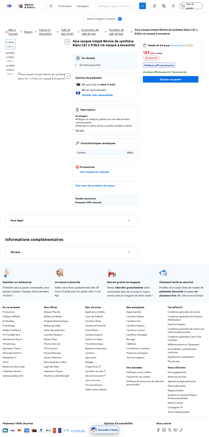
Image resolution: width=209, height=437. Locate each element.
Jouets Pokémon (52, 357)
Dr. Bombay (8, 320)
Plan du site (174, 361)
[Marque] (129, 252)
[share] (67, 41)
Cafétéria (131, 343)
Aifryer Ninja (50, 339)
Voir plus (79, 130)
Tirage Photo (92, 366)
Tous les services (93, 384)
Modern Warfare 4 (12, 330)
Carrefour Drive (93, 320)
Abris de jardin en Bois (55, 361)
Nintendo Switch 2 (12, 352)
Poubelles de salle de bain (116, 31)
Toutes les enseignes (137, 352)
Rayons (28, 31)
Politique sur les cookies (138, 372)
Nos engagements (177, 372)
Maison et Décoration (45, 31)
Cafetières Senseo (12, 371)
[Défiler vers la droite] (67, 76)
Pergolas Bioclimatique (56, 320)
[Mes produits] (164, 6)
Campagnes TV (175, 407)
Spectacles (90, 357)
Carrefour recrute (94, 371)
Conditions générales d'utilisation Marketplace (185, 318)
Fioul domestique (94, 343)
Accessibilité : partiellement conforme (182, 350)
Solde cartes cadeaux (96, 389)
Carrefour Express (135, 325)
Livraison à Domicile (95, 325)
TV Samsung (9, 343)
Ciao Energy (9, 325)
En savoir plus (78, 430)
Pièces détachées (177, 385)
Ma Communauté (94, 375)
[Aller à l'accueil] (9, 6)
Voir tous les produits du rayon (94, 185)
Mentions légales (176, 324)
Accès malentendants (179, 411)
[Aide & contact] (154, 6)
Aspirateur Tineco (12, 348)
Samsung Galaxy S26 (13, 375)
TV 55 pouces (51, 348)
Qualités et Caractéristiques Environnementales (182, 396)
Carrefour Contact (135, 330)
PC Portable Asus (11, 334)
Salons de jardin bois (54, 330)
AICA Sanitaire (178, 45)
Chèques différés (11, 316)
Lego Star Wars (51, 366)
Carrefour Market (135, 316)
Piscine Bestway (52, 352)
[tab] (10, 44)
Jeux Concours (92, 380)
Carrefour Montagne (136, 334)
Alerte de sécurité (177, 376)
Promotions (9, 311)
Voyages (89, 361)
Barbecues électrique (14, 366)
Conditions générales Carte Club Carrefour (184, 338)
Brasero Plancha (52, 311)
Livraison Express (94, 334)
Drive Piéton (91, 330)
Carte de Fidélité (94, 316)
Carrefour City (133, 320)
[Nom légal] (129, 220)
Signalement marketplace (181, 356)
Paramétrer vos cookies (138, 376)
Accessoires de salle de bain (90, 31)
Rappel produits (176, 390)
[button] (50, 6)
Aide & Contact (175, 402)
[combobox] (121, 6)
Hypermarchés (133, 311)
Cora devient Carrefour (138, 348)
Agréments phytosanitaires (182, 381)
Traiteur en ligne (93, 339)
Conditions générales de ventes (184, 311)
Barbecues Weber (53, 316)
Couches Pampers (53, 334)
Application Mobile (95, 311)
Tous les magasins (135, 357)
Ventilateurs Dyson (12, 339)
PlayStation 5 (9, 357)
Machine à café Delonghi (56, 375)
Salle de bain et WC (67, 31)
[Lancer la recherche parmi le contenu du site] (142, 6)
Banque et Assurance (96, 348)
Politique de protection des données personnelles (145, 383)
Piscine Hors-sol (52, 343)
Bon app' (130, 339)
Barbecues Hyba (52, 325)
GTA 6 (5, 361)
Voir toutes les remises (94, 171)
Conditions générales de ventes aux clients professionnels (186, 330)
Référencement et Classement (183, 344)
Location (89, 352)
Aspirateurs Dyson (53, 371)
